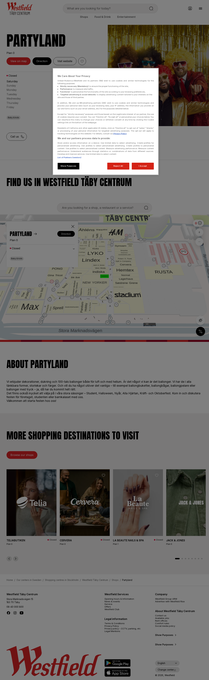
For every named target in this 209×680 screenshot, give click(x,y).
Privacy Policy (120, 133)
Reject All (118, 166)
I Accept (143, 166)
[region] (106, 121)
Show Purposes (68, 166)
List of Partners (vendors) (69, 157)
